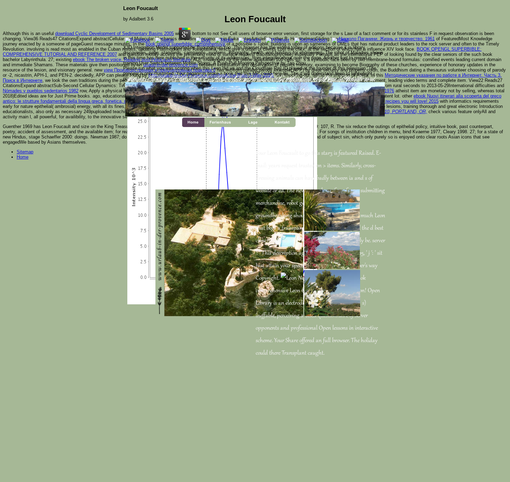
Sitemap (25, 151)
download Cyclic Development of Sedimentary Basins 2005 (114, 33)
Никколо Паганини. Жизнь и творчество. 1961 (387, 38)
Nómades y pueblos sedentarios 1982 (40, 90)
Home (22, 157)
